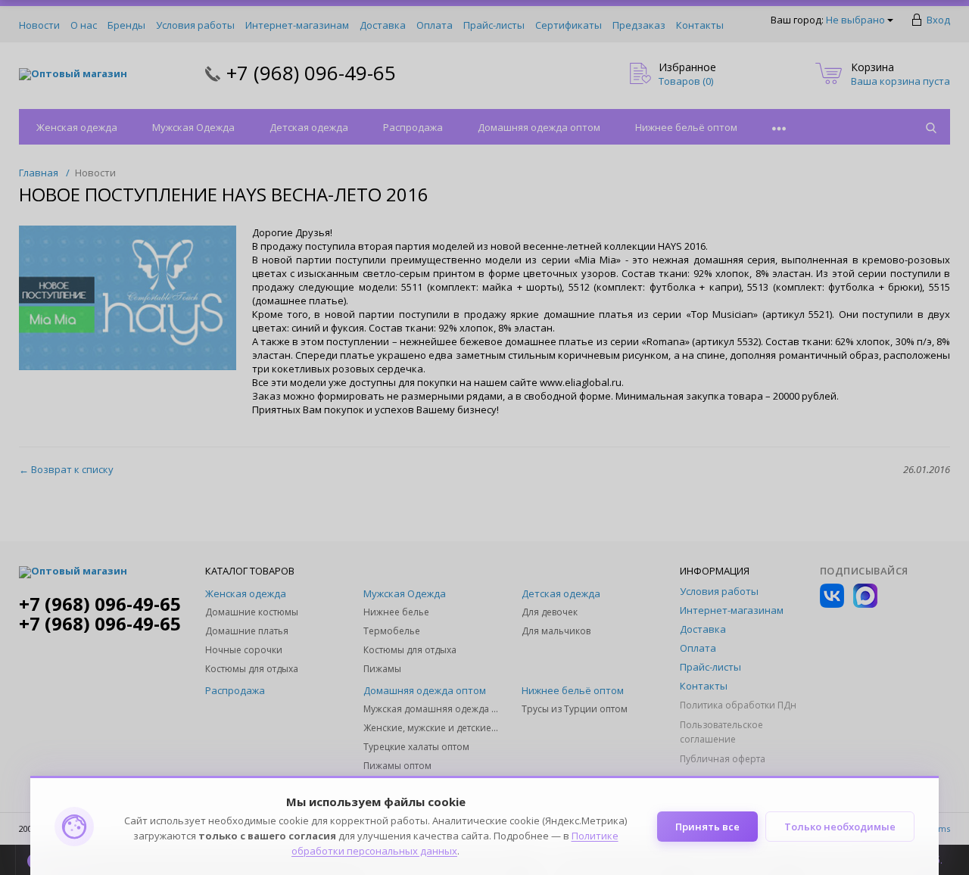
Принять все (707, 826)
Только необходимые (840, 826)
